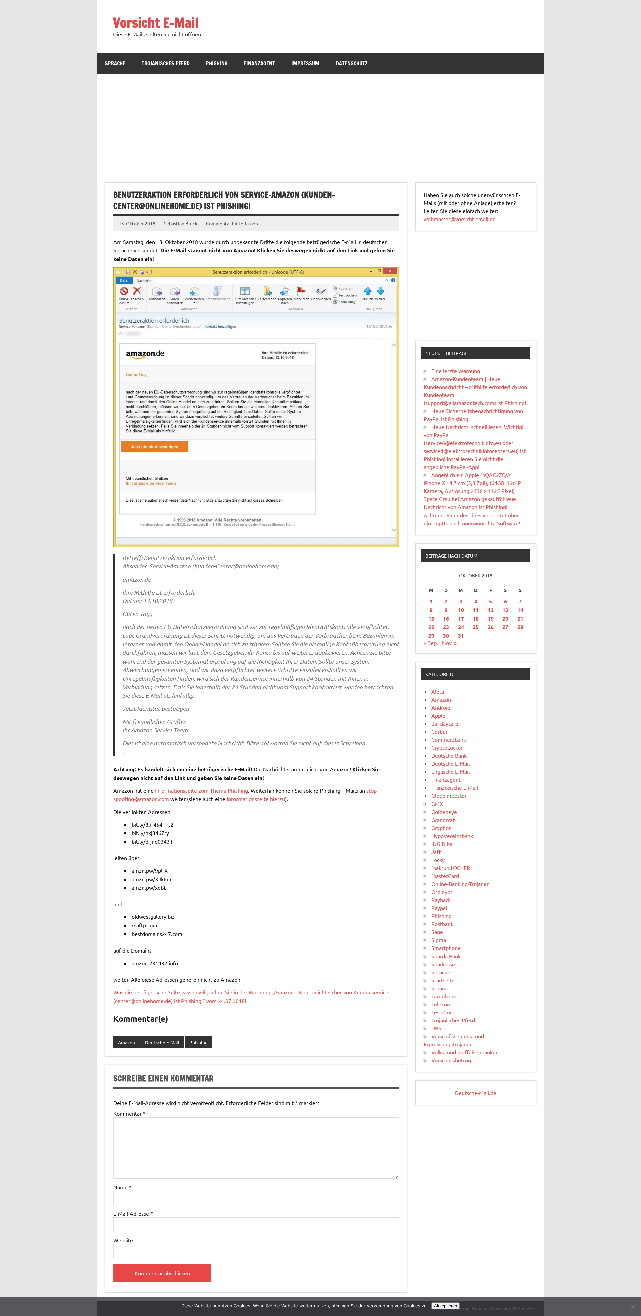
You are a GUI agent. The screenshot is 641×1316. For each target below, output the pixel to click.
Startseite (443, 980)
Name (122, 1187)
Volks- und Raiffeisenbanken (465, 1052)
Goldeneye (444, 811)
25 (476, 626)
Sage (437, 931)
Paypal (439, 907)
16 (446, 618)
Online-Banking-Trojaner (460, 883)
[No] (632, 1306)
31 (461, 635)
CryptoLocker (447, 747)
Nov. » (449, 642)
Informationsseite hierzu (256, 798)
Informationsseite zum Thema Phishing (201, 790)
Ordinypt (441, 891)
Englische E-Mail (450, 771)
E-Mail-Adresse (133, 1213)
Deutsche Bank (449, 755)
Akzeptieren (445, 1305)
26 (491, 626)
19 (491, 618)
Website (123, 1240)
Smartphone (446, 947)
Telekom (441, 1004)
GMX (437, 803)
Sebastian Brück (180, 223)
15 (431, 618)
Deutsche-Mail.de (475, 1092)
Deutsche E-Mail (162, 1042)
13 (505, 609)
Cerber (439, 731)
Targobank (443, 996)
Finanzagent (259, 63)
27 (505, 626)
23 (446, 626)
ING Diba (441, 843)
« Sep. (431, 642)
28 (520, 626)
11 (476, 609)
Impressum (305, 63)
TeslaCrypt (443, 1012)
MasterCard (445, 875)
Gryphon (441, 827)
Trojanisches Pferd (166, 63)
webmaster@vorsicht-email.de (460, 218)
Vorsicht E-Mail (156, 22)
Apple (438, 715)
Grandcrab (443, 819)
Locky (438, 859)
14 (520, 609)
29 (431, 635)
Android (440, 707)
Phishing (217, 63)
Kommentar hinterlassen (232, 223)
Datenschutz (352, 63)
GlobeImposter (449, 795)
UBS (436, 1028)
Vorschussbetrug (451, 1060)
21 (520, 618)
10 (461, 609)
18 (476, 618)
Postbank (442, 923)
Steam (439, 988)
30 (446, 635)
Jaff (436, 851)
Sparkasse (443, 964)
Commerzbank (448, 739)
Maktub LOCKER (450, 867)
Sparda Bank (446, 956)
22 (431, 626)
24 (461, 626)
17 (461, 618)
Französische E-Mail (454, 787)
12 (491, 609)
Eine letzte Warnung (455, 370)
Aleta (437, 691)
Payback (441, 899)
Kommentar (129, 1113)
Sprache (115, 63)
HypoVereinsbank (452, 835)
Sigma (438, 939)
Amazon (126, 1042)
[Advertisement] (320, 124)
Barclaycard (444, 723)
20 (505, 618)
